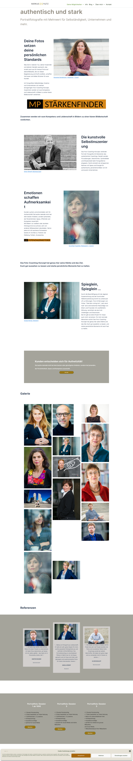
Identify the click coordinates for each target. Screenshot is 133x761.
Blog (90, 4)
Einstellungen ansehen (121, 755)
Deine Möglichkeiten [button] (74, 4)
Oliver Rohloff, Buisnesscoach (32, 171)
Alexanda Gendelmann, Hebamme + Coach (66, 77)
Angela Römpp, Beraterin (31, 320)
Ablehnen (101, 755)
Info (86, 4)
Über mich (99, 4)
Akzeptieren (81, 755)
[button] (130, 751)
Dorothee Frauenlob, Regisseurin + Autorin (81, 246)
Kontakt (109, 4)
